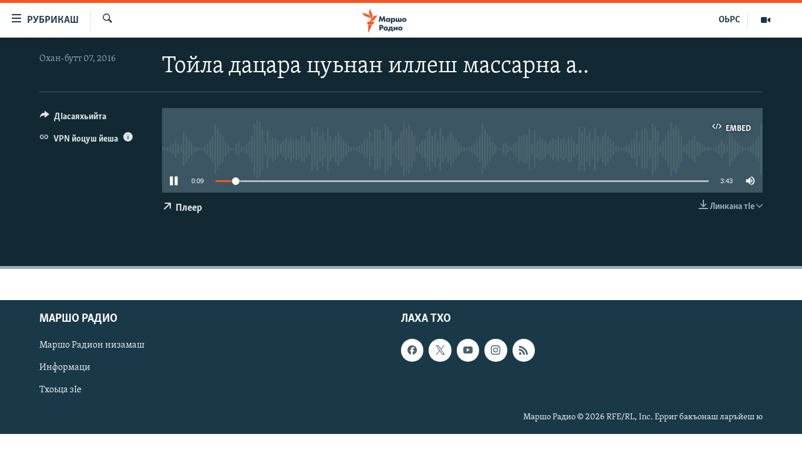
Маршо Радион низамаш (91, 345)
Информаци (64, 367)
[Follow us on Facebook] (412, 350)
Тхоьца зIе (60, 390)
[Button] (73, 119)
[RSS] (524, 350)
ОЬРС (729, 20)
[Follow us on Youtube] (468, 350)
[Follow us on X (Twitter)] (440, 350)
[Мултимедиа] (765, 20)
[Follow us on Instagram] (495, 350)
